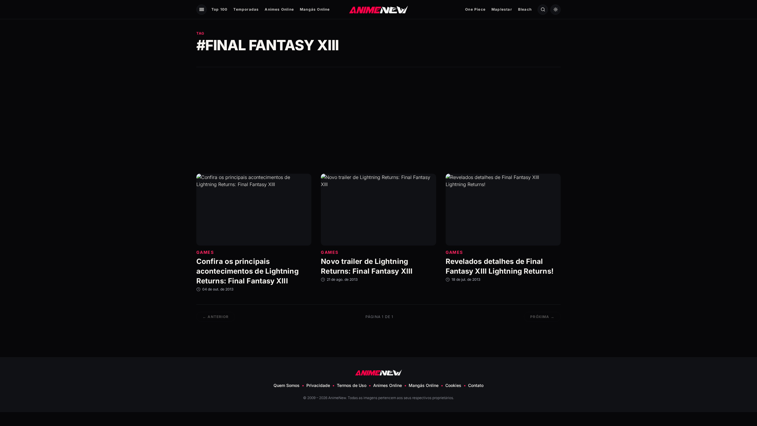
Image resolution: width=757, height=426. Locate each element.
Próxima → (542, 316)
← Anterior (216, 316)
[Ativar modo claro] (555, 9)
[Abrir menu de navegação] (201, 9)
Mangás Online (315, 9)
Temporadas (246, 9)
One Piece (475, 9)
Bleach (525, 9)
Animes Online (279, 9)
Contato (475, 385)
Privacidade (318, 385)
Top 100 (219, 9)
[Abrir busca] (543, 9)
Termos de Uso (351, 385)
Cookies (453, 385)
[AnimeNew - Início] (378, 9)
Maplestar (501, 9)
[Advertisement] (378, 120)
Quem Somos (287, 385)
